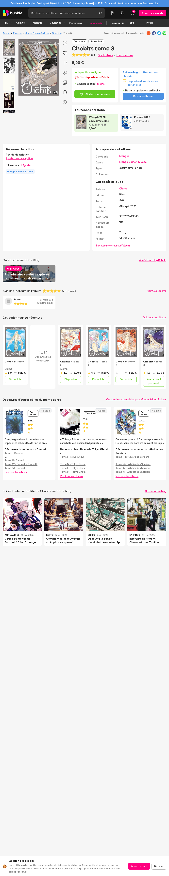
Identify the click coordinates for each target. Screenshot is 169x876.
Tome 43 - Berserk (15, 468)
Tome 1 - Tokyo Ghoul (72, 456)
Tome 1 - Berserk (14, 453)
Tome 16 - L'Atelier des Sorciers (133, 471)
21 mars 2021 (46, 299)
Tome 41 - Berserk (15, 460)
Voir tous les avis (156, 290)
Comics (20, 22)
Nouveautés (117, 22)
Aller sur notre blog (155, 491)
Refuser (159, 866)
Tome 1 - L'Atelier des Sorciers (132, 456)
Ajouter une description (19, 158)
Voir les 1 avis (105, 55)
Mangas (37, 22)
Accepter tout (139, 866)
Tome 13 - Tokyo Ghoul (72, 468)
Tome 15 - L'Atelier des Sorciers (133, 468)
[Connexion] (122, 13)
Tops (131, 22)
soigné (101, 83)
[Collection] (112, 13)
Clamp (123, 188)
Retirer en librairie (143, 96)
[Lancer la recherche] (100, 13)
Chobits (56, 33)
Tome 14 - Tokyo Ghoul (72, 471)
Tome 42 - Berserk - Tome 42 (21, 464)
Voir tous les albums (154, 317)
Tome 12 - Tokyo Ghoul (72, 464)
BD (6, 22)
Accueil (7, 33)
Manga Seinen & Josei (37, 33)
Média (149, 22)
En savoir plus (150, 3)
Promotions (75, 22)
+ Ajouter (26, 165)
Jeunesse (55, 22)
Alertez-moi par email (97, 94)
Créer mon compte (153, 13)
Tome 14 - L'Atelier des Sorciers (133, 464)
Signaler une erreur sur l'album (113, 245)
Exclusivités (96, 22)
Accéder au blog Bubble (152, 260)
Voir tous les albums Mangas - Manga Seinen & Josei (136, 399)
